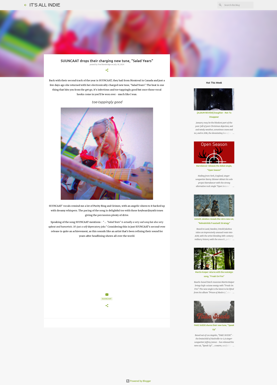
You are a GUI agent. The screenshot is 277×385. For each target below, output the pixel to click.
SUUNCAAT (106, 299)
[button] (107, 70)
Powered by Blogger (140, 381)
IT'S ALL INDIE (44, 5)
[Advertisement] (107, 352)
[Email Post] (107, 296)
